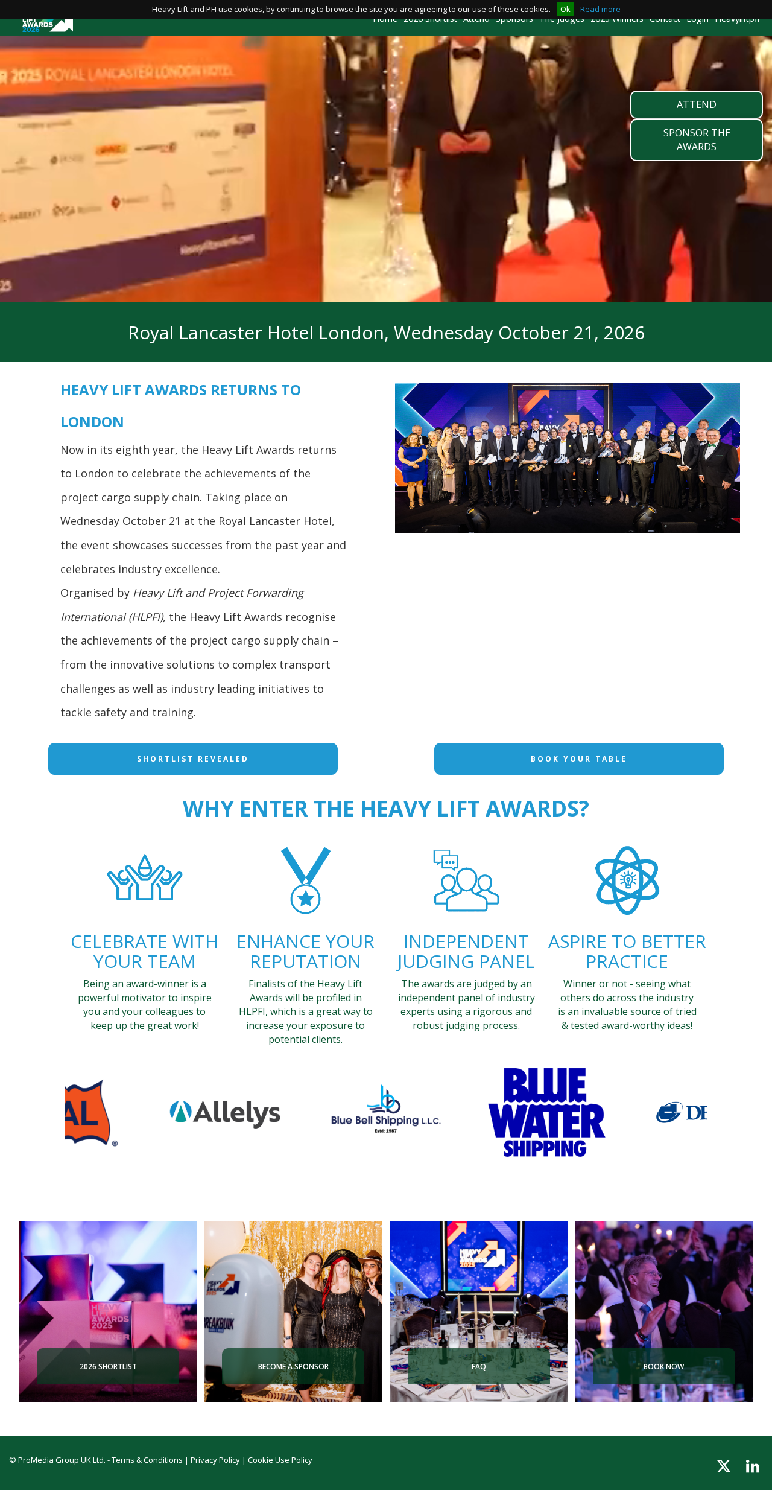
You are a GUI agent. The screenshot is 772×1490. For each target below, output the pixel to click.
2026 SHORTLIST (108, 1366)
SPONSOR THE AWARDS (696, 139)
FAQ (479, 1366)
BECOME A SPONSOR (293, 1366)
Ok (565, 9)
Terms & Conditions (147, 1459)
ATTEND (697, 104)
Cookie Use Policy (280, 1459)
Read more (600, 9)
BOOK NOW (664, 1366)
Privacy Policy (215, 1459)
